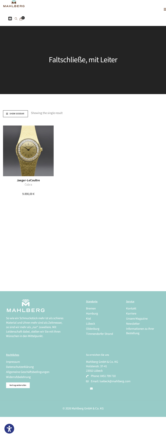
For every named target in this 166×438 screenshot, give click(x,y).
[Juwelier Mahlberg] (14, 5)
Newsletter (133, 324)
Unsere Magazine (137, 319)
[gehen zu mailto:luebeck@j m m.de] (91, 388)
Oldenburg (92, 329)
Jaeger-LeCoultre (28, 180)
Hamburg (92, 313)
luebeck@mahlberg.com (115, 381)
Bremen (91, 308)
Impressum (13, 362)
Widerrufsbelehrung (18, 377)
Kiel (88, 319)
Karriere (131, 313)
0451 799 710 (108, 376)
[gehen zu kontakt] (10, 19)
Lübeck (90, 324)
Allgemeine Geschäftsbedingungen (27, 372)
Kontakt (131, 308)
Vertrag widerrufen (18, 385)
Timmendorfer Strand (99, 334)
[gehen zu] (16, 19)
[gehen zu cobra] (28, 151)
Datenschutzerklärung (20, 367)
